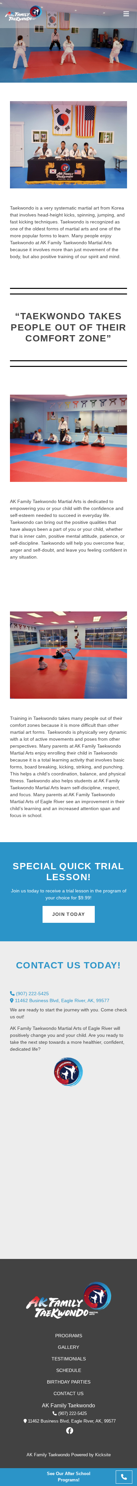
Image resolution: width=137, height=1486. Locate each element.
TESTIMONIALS (69, 1358)
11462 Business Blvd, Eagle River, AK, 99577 (61, 1000)
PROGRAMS (68, 1335)
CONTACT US (68, 1393)
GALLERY (68, 1347)
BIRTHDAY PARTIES (68, 1382)
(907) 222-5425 (32, 993)
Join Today (68, 914)
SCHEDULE (68, 1370)
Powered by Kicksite (91, 1455)
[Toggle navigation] (126, 14)
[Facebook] (69, 1430)
